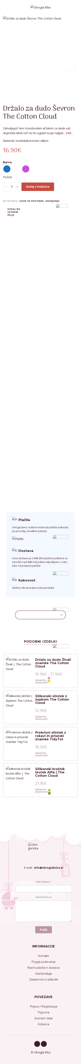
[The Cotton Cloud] (61, 792)
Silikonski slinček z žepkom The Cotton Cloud (52, 699)
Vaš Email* (43, 882)
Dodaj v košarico (37, 186)
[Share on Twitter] (35, 211)
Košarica (43, 1024)
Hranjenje (52, 200)
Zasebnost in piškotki (43, 979)
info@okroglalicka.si (48, 867)
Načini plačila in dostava (43, 967)
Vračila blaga (43, 973)
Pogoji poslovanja (43, 962)
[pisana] (16, 169)
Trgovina (43, 1012)
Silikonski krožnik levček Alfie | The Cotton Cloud (50, 772)
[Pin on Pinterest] (41, 211)
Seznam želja (43, 1018)
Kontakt (43, 956)
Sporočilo (43, 897)
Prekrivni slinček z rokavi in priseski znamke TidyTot (50, 736)
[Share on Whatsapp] (47, 211)
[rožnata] (26, 169)
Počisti (7, 177)
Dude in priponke (32, 200)
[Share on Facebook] (29, 211)
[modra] (7, 169)
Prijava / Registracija (43, 1006)
